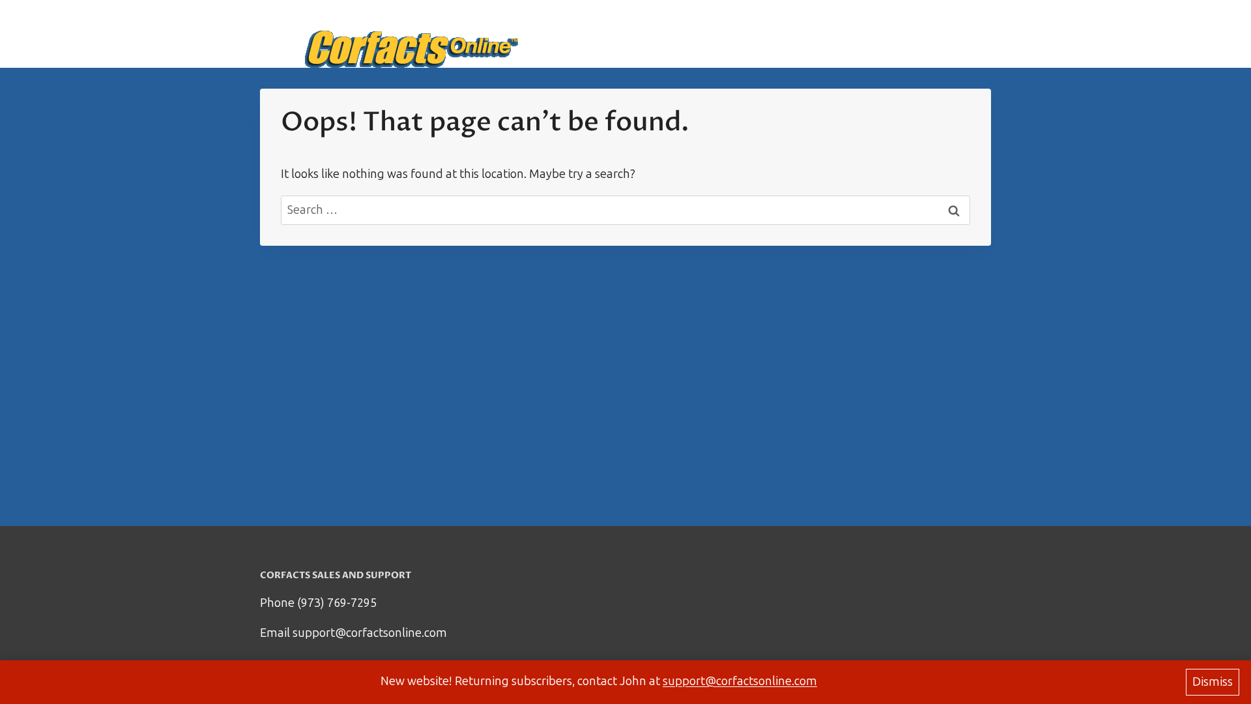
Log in (966, 34)
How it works (836, 34)
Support (910, 34)
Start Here (755, 34)
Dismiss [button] (1212, 682)
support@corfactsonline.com (740, 681)
